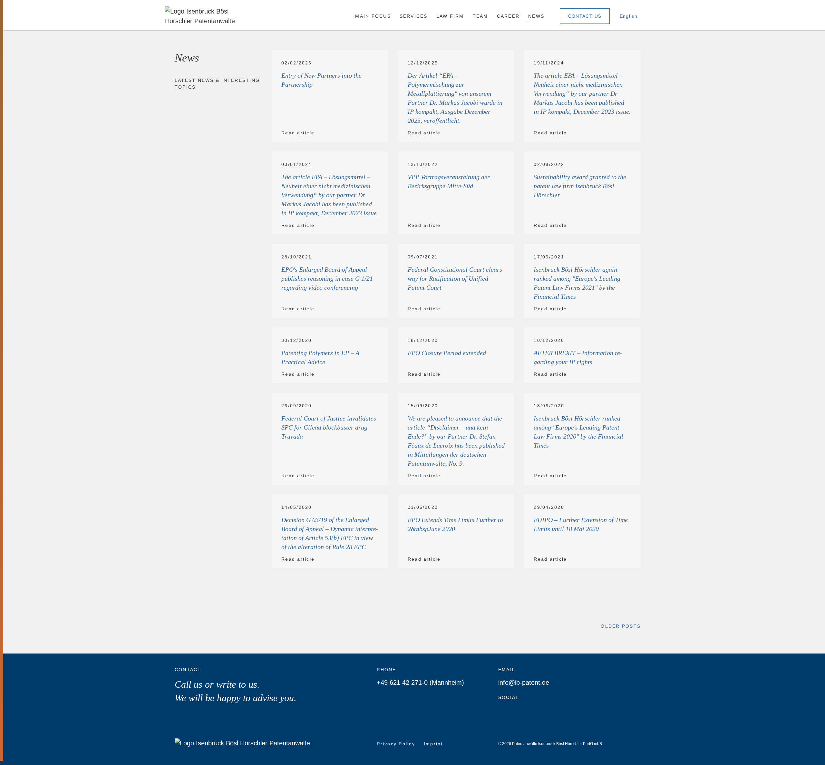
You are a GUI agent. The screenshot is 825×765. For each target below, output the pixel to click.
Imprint (433, 743)
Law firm (450, 16)
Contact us (585, 16)
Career (508, 16)
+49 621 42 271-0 (402, 682)
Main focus (373, 16)
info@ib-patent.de (523, 682)
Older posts (621, 626)
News (536, 16)
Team (480, 16)
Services (414, 16)
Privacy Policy (396, 743)
